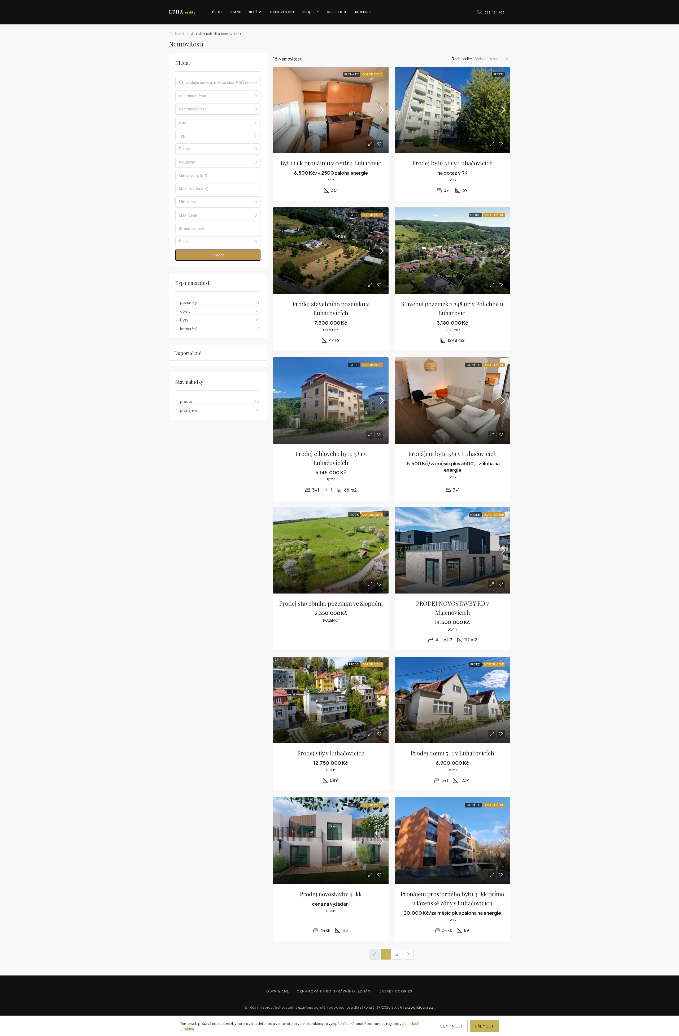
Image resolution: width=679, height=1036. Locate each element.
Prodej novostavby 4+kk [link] (331, 894)
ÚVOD (217, 12)
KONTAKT (363, 12)
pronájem (351, 74)
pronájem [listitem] (188, 410)
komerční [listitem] (188, 328)
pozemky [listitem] (188, 302)
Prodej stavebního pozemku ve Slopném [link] (331, 603)
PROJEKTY (310, 12)
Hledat (218, 255)
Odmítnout (451, 1026)
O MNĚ (235, 12)
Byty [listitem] (184, 319)
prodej (498, 74)
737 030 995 (495, 12)
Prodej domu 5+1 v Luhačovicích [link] (452, 753)
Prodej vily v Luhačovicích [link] (331, 753)
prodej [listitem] (186, 401)
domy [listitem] (185, 311)
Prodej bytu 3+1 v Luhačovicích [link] (452, 163)
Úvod (179, 34)
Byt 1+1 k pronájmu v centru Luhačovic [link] (330, 163)
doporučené (372, 74)
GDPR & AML (277, 991)
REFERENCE (337, 12)
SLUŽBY (255, 12)
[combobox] (491, 59)
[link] (331, 110)
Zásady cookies (396, 991)
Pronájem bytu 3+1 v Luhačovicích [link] (452, 454)
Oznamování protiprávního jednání (334, 991)
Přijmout (484, 1026)
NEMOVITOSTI (282, 12)
